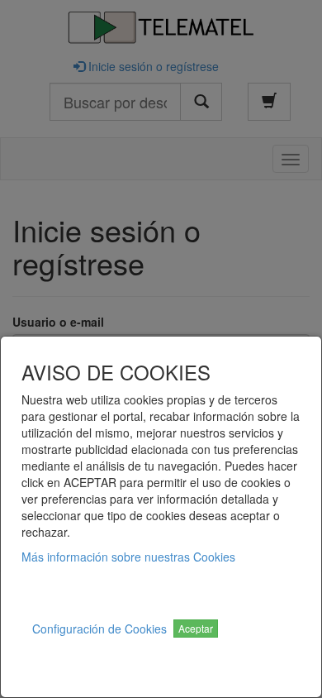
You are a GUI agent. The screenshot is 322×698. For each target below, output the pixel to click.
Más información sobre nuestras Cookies (128, 556)
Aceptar (195, 628)
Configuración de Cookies (99, 628)
